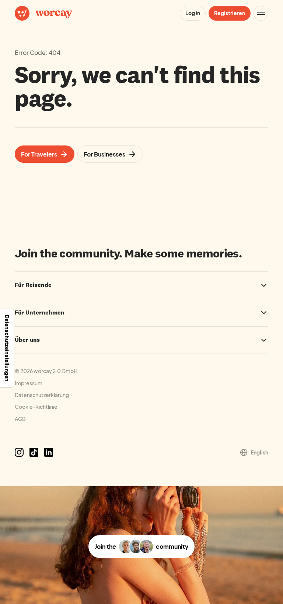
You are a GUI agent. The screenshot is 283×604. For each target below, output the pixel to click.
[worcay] (43, 13)
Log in (192, 13)
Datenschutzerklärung (42, 394)
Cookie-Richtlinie (36, 406)
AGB (20, 418)
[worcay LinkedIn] (48, 452)
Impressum (28, 383)
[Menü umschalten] (261, 13)
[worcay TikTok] (33, 452)
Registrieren (229, 13)
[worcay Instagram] (19, 452)
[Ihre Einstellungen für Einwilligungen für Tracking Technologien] (7, 348)
